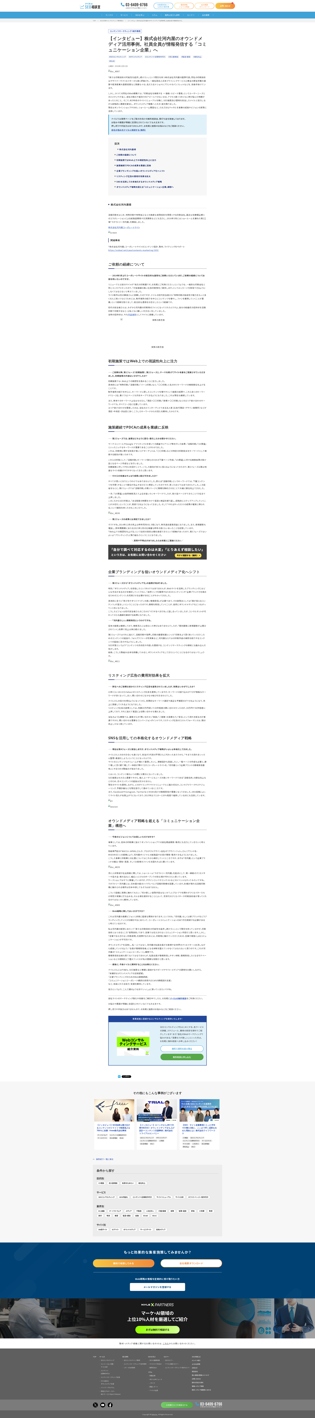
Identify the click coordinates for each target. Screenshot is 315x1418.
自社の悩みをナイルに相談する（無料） (128, 129)
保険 (172, 1211)
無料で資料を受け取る (182, 1048)
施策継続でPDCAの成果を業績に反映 (133, 165)
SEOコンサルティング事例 (132, 1360)
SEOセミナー (169, 1360)
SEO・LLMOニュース (156, 1379)
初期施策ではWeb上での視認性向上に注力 (136, 160)
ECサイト (115, 1229)
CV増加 (101, 1183)
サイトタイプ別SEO (156, 1364)
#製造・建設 (185, 57)
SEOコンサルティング (106, 1197)
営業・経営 (182, 1211)
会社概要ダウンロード (204, 6)
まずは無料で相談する (157, 1329)
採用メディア (160, 1229)
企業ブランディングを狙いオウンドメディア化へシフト (140, 170)
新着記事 (152, 1376)
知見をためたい (128, 1183)
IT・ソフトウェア (115, 1211)
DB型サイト (102, 1229)
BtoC (154, 1215)
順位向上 (141, 1183)
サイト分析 (179, 1197)
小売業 (201, 1211)
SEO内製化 (123, 1197)
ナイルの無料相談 (178, 998)
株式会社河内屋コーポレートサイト (124, 227)
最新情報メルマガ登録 (184, 6)
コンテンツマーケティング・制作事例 (125, 31)
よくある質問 (196, 1364)
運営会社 (195, 1371)
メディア (129, 1211)
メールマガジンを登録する (158, 1287)
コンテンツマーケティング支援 (110, 1377)
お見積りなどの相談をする (177, 1405)
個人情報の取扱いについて (200, 1375)
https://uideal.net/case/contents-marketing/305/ (133, 250)
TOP (94, 21)
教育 (211, 1211)
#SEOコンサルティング (117, 57)
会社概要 (205, 15)
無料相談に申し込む (182, 1056)
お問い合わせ (225, 6)
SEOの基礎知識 (155, 1360)
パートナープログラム (107, 1387)
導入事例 (109, 15)
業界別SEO (153, 1368)
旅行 (100, 1215)
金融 (137, 1215)
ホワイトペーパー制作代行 (198, 1197)
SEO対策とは (196, 1357)
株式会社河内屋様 (127, 149)
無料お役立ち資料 (172, 15)
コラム (154, 15)
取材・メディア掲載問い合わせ (201, 1390)
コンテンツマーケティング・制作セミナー (177, 1368)
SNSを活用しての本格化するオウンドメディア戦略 (139, 181)
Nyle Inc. (155, 1414)
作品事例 (132, 314)
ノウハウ (152, 1383)
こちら (166, 1343)
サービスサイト (145, 1229)
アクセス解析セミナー (172, 1364)
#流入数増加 (173, 57)
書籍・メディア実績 (198, 1386)
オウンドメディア (129, 1229)
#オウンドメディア (135, 57)
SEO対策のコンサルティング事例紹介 (112, 21)
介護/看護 (162, 1211)
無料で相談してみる (123, 1263)
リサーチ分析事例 (129, 1368)
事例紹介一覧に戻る (104, 1159)
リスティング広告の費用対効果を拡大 (133, 176)
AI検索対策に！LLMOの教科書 (163, 6)
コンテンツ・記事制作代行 (142, 1197)
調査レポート (154, 1387)
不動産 (139, 1211)
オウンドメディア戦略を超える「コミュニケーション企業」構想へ (145, 186)
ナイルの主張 (154, 1390)
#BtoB (112, 61)
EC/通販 (101, 1211)
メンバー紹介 (196, 1360)
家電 (193, 1211)
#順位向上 (197, 57)
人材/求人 (150, 1211)
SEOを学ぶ (139, 15)
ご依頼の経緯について (126, 154)
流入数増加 (113, 1183)
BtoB (145, 1215)
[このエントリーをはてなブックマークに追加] (119, 1076)
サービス (124, 15)
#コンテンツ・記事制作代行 (155, 57)
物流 (108, 1215)
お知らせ (194, 1368)
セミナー (191, 15)
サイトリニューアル (164, 1197)
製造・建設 (127, 1215)
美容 (116, 1215)
